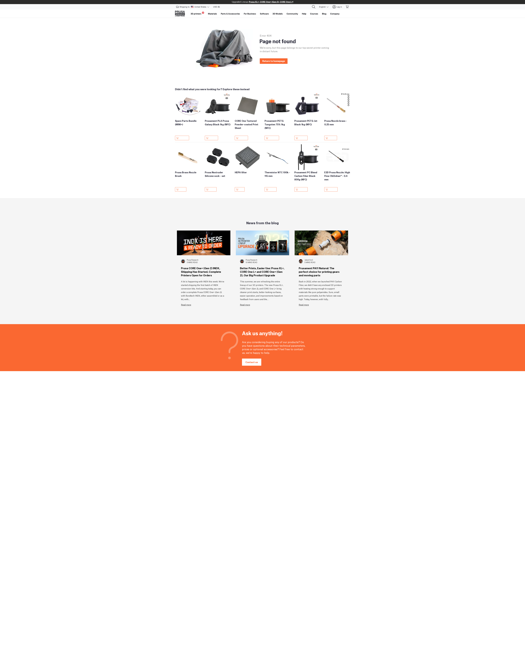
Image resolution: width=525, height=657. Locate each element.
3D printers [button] (197, 13)
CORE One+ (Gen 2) (269, 1)
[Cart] (347, 7)
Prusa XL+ (254, 1)
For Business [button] (250, 13)
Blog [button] (324, 13)
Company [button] (334, 13)
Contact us (251, 362)
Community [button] (292, 13)
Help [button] (304, 13)
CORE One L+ (286, 1)
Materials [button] (212, 13)
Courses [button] (314, 13)
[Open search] (313, 7)
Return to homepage (273, 60)
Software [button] (264, 13)
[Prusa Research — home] (180, 13)
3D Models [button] (277, 13)
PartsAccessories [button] (230, 13)
